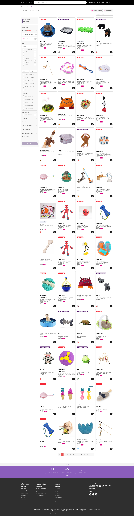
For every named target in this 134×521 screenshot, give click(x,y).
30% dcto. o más (29, 99)
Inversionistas (23, 495)
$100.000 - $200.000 (30, 90)
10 (87, 454)
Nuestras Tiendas (24, 493)
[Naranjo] (59, 124)
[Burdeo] (78, 306)
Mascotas (23, 6)
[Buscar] (35, 2)
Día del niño (57, 495)
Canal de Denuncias (40, 495)
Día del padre (57, 488)
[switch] (35, 34)
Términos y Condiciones (41, 484)
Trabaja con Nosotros (25, 484)
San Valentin (57, 493)
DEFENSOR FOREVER (29, 60)
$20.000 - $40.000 (29, 80)
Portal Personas (24, 500)
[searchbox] (62, 2)
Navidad (56, 490)
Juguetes (33, 6)
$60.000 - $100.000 (29, 86)
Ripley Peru (23, 497)
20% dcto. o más (29, 96)
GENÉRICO (27, 62)
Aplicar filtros (30, 144)
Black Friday (57, 491)
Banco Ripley (23, 488)
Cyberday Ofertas (58, 497)
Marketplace (28, 114)
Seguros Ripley (24, 490)
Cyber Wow (57, 500)
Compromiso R (24, 499)
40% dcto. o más (29, 102)
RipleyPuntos (57, 484)
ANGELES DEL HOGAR (29, 51)
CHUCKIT (27, 58)
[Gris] (59, 52)
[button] (112, 2)
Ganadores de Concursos (41, 488)
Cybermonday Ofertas (59, 499)
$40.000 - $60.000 (29, 83)
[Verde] (78, 379)
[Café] (40, 160)
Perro (28, 6)
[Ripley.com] (27, 2)
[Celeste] (78, 448)
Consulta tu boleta (39, 491)
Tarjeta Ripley (23, 486)
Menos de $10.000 (29, 74)
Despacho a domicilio (97, 10)
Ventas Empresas (24, 491)
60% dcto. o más (29, 108)
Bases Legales (39, 486)
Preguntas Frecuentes (40, 490)
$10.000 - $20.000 (29, 77)
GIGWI (26, 64)
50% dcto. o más (29, 105)
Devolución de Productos (41, 493)
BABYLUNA (27, 56)
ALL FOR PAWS (28, 49)
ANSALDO (27, 54)
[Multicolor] (97, 52)
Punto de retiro (109, 10)
